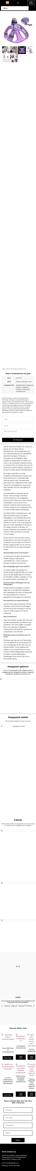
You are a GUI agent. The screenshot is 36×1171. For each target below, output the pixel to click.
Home (3, 369)
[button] (18, 2)
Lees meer (8, 1058)
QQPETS (19, 378)
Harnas (8, 369)
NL (7, 8)
